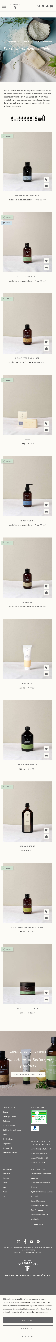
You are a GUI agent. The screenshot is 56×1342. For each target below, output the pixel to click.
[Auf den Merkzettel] (46, 179)
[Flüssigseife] (27, 486)
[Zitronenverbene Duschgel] (27, 893)
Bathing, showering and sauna (12, 1132)
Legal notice (35, 1219)
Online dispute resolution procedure (41, 1175)
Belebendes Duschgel (27, 195)
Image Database (38, 1162)
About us (6, 1173)
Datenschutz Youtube (39, 1214)
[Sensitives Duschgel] (27, 323)
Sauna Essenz (27, 846)
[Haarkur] (27, 649)
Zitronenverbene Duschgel (27, 927)
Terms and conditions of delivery (40, 1184)
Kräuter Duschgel (27, 277)
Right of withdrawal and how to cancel (42, 1194)
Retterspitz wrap (9, 1116)
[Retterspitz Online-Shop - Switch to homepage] (15, 6)
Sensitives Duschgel (27, 358)
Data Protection (37, 1210)
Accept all (28, 1320)
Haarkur (27, 683)
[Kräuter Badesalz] (27, 974)
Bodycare (6, 1121)
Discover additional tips (28, 1074)
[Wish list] (43, 6)
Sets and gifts (8, 1148)
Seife (27, 439)
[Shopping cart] (51, 6)
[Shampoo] (27, 567)
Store (5, 1187)
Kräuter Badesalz (27, 1009)
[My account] (47, 6)
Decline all (27, 1328)
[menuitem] (4, 5)
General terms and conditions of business (40, 1203)
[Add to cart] (46, 185)
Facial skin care (9, 1125)
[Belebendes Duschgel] (27, 161)
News (5, 1182)
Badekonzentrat (27, 765)
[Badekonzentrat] (27, 730)
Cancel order (38, 1224)
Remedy (6, 1112)
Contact (6, 1178)
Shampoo (27, 602)
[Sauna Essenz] (27, 811)
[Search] (39, 6)
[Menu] (4, 6)
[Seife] (27, 405)
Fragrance (7, 1143)
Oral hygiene (8, 1139)
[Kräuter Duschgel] (27, 242)
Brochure (42, 1149)
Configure (28, 1336)
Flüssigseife (27, 521)
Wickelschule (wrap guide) (39, 1155)
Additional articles (10, 1152)
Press (5, 1192)
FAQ (4, 1196)
